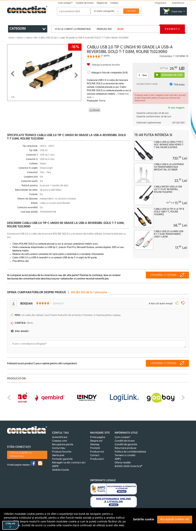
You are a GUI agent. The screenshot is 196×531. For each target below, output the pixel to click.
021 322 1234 (178, 123)
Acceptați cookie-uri (174, 519)
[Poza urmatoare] (76, 75)
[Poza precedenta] (12, 74)
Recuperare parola (62, 444)
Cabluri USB (31, 38)
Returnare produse (125, 448)
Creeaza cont (59, 441)
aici (27, 261)
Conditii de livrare (84, 3)
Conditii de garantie (126, 444)
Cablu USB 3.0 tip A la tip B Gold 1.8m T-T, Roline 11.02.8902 (169, 212)
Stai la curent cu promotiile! (73, 29)
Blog (121, 29)
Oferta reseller (123, 463)
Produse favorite (61, 452)
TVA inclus (179, 85)
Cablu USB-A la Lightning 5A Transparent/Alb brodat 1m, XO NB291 (169, 167)
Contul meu (58, 448)
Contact (114, 3)
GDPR (55, 466)
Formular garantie (62, 459)
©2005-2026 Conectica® (128, 466)
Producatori (97, 459)
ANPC (118, 459)
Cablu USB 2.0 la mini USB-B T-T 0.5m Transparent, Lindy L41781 (169, 234)
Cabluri (19, 38)
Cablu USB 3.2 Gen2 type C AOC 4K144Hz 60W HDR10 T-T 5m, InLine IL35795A (169, 145)
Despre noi (102, 3)
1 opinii (105, 55)
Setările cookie (143, 519)
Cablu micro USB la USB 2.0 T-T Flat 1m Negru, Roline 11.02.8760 (168, 189)
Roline (102, 101)
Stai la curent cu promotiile (21, 455)
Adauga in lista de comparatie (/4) (109, 73)
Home (11, 38)
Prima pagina (97, 437)
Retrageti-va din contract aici (68, 463)
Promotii (172, 29)
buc (145, 75)
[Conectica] (27, 430)
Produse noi (104, 29)
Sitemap (94, 444)
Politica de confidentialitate (130, 452)
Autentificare (59, 437)
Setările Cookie (60, 470)
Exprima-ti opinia (163, 275)
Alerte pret (58, 455)
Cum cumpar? (65, 3)
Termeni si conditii (125, 455)
